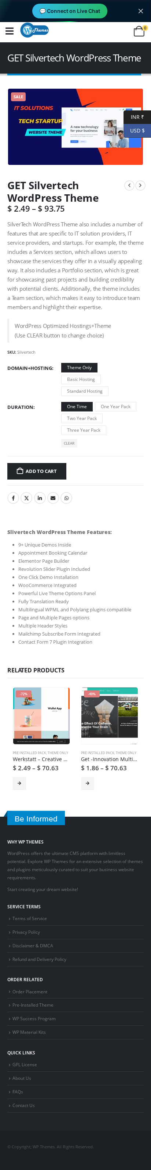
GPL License (24, 1064)
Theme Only (58, 752)
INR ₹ (134, 116)
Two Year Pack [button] (82, 418)
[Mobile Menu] (9, 31)
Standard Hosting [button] (85, 391)
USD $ (134, 130)
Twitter (26, 498)
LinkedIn (40, 498)
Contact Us (23, 1105)
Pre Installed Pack (29, 752)
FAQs (17, 1092)
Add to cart (41, 471)
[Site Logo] (34, 30)
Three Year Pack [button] (83, 430)
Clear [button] (69, 443)
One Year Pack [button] (115, 406)
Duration (20, 407)
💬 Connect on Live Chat (70, 11)
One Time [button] (77, 406)
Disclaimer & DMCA (32, 945)
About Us (21, 1078)
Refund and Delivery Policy (39, 959)
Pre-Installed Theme (33, 1005)
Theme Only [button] (79, 367)
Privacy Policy (26, 932)
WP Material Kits (29, 1032)
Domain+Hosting (29, 368)
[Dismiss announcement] (140, 11)
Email (53, 498)
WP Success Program (34, 1018)
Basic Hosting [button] (81, 379)
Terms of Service (29, 918)
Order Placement (29, 991)
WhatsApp (66, 498)
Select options (19, 783)
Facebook (13, 498)
